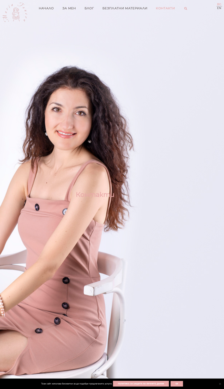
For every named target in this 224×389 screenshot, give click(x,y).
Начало (46, 8)
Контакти (165, 8)
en (219, 8)
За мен (69, 8)
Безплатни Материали (124, 8)
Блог (89, 8)
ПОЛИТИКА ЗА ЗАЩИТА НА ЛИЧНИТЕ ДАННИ (141, 383)
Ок (176, 384)
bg (219, 4)
